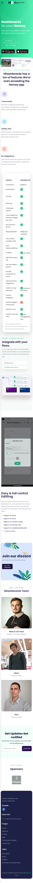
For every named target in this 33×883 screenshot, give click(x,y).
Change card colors (11, 367)
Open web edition (10, 45)
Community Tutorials (9, 840)
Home (4, 828)
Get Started (8, 41)
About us (5, 831)
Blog (3, 837)
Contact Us (6, 843)
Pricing (4, 834)
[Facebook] (3, 809)
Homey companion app (12, 863)
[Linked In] (16, 625)
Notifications (8, 363)
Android (6, 854)
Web (5, 860)
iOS (5, 857)
